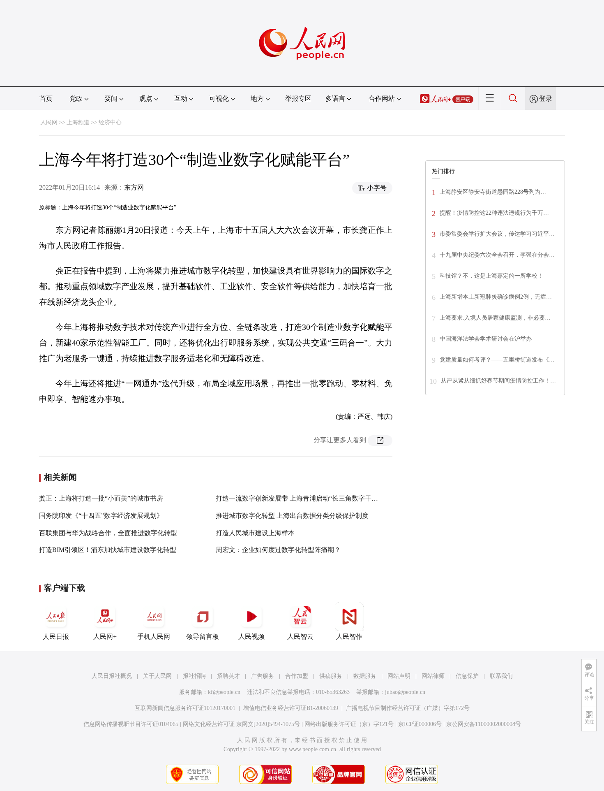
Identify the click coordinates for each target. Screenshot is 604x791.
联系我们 (501, 676)
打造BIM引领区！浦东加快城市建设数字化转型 (107, 549)
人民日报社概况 (112, 676)
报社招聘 (194, 676)
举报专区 (298, 98)
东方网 (134, 187)
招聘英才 (228, 676)
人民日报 (56, 636)
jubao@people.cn (405, 692)
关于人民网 (157, 676)
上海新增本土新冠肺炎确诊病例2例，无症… (496, 297)
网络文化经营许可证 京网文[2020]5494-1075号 (241, 724)
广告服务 (262, 676)
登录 (545, 98)
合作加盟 (296, 676)
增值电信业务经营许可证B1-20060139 (290, 708)
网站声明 (398, 676)
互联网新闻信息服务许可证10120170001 (185, 708)
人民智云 (300, 636)
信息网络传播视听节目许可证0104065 (130, 724)
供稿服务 (330, 676)
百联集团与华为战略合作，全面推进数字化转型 (108, 532)
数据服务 (364, 676)
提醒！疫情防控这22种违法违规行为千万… (494, 213)
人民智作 (349, 636)
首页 (46, 98)
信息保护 (467, 676)
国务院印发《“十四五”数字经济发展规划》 (101, 515)
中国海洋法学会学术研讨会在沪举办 (486, 339)
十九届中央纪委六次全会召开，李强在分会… (497, 255)
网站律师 (433, 676)
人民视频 (251, 636)
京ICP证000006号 (420, 724)
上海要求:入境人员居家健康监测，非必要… (495, 318)
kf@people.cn (224, 692)
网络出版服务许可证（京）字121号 (349, 724)
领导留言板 (202, 636)
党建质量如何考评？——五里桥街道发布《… (497, 360)
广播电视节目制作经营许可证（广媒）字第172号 (408, 708)
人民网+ (105, 636)
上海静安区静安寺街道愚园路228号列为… (493, 192)
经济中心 (110, 122)
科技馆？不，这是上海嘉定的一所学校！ (491, 276)
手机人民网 (153, 636)
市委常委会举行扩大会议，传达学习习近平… (497, 234)
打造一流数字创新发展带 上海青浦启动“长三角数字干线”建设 (305, 498)
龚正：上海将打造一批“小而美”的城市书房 (101, 498)
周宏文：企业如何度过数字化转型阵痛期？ (278, 549)
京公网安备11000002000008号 (483, 724)
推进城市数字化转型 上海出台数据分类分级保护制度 (292, 515)
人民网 (49, 122)
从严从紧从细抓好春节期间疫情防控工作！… (498, 381)
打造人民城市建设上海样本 (255, 532)
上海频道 (78, 122)
